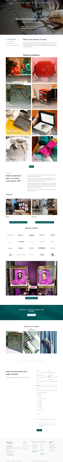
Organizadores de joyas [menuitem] (35, 446)
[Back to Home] (11, 2)
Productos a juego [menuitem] (25, 448)
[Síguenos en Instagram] (31, 328)
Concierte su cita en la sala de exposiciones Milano (18, 222)
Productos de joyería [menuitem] (20, 2)
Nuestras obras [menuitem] (34, 2)
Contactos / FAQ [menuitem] (50, 2)
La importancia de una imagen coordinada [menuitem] (52, 445)
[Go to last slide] (7, 278)
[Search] (53, 2)
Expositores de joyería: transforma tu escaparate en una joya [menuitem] (52, 448)
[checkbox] (47, 403)
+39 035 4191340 (11, 451)
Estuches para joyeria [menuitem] (35, 445)
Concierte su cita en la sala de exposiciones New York (44, 222)
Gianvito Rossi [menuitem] (42, 450)
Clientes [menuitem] (24, 449)
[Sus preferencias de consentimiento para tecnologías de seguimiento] (61, 460)
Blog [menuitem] (39, 2)
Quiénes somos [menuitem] (27, 2)
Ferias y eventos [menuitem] (43, 2)
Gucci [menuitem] (41, 451)
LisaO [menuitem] (41, 446)
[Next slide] (56, 278)
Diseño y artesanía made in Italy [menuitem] (26, 446)
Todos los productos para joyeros (35, 451)
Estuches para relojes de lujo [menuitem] (52, 451)
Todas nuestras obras (42, 454)
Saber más (31, 166)
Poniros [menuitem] (41, 445)
